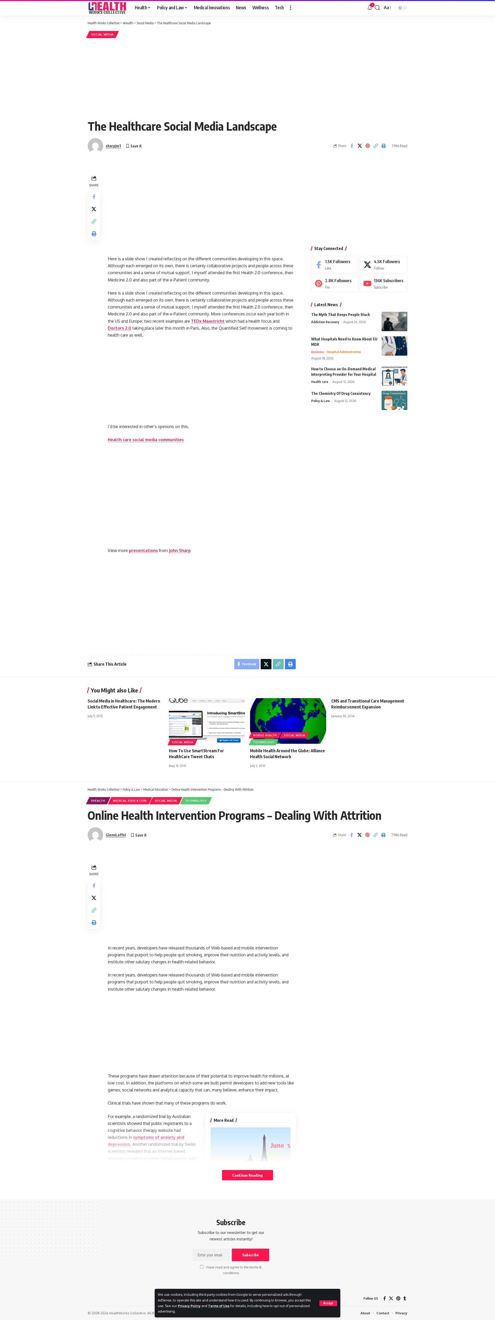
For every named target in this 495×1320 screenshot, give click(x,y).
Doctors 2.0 (119, 328)
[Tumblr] (404, 1298)
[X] (383, 264)
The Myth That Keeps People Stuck (340, 314)
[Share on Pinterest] (367, 146)
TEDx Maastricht (208, 321)
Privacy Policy (189, 1306)
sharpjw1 (113, 145)
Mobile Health (265, 735)
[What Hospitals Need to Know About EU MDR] (394, 346)
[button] (328, 1303)
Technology (263, 742)
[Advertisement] (247, 78)
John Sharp (180, 550)
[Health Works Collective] (107, 7)
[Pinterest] (335, 284)
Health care (319, 382)
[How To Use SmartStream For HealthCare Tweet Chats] (207, 721)
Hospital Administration (344, 352)
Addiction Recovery (325, 322)
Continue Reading (247, 1175)
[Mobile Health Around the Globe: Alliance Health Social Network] (288, 721)
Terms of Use (218, 1306)
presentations (143, 550)
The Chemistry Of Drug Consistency (340, 393)
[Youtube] (383, 284)
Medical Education (130, 801)
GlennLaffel (116, 834)
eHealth (98, 801)
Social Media (102, 34)
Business (317, 352)
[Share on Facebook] (351, 146)
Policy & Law (320, 401)
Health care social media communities (146, 439)
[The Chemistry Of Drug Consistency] (394, 400)
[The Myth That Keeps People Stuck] (394, 321)
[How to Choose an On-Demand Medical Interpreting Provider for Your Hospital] (394, 376)
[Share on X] (359, 146)
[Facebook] (335, 264)
